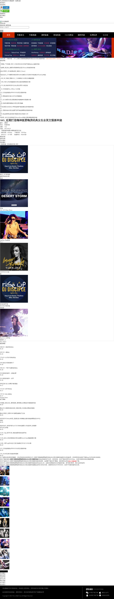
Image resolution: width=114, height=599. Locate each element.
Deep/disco (8, 52)
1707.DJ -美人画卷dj (6, 394)
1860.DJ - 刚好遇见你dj (6, 347)
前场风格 (57, 35)
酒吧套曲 (8, 25)
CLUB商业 (69, 35)
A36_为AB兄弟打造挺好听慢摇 (9, 454)
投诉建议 (2, 573)
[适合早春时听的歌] (4, 516)
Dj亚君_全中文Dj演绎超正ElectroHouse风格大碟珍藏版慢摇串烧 (18, 117)
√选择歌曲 (3, 144)
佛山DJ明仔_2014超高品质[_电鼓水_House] (12, 71)
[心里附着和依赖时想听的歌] (4, 569)
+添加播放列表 (10, 144)
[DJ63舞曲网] (4, 21)
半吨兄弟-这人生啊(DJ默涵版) (9, 383)
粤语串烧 (19, 43)
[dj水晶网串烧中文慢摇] (4, 475)
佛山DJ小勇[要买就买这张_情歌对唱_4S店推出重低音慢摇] (17, 408)
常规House (16, 55)
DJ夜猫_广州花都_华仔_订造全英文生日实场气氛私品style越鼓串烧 (19, 64)
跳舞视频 (26, 46)
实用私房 (93, 35)
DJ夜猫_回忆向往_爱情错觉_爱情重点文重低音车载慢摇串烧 (18, 403)
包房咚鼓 (34, 55)
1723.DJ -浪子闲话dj (6, 389)
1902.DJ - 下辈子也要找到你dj (8, 368)
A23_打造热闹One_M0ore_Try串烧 (10, 89)
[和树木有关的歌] (4, 506)
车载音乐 (20, 35)
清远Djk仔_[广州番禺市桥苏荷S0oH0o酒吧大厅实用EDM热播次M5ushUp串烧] (23, 75)
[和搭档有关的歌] (4, 527)
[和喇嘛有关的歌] (4, 537)
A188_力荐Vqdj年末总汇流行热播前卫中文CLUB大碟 (15, 443)
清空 (17, 144)
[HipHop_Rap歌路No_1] (14, 238)
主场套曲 (46, 43)
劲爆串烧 (26, 43)
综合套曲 (49, 46)
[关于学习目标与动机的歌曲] (4, 548)
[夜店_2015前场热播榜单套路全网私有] (14, 172)
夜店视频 (19, 46)
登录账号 (2, 3)
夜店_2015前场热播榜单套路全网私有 (5, 176)
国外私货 (22, 55)
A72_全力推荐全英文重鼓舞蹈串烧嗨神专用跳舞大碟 (15, 99)
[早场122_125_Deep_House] (14, 206)
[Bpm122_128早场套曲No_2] (14, 336)
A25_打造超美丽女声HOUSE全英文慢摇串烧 (13, 92)
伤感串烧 (13, 43)
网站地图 (2, 581)
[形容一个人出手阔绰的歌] (4, 485)
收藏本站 (2, 13)
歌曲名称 (2, 25)
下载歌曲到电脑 (5, 130)
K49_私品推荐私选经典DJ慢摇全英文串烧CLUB (14, 114)
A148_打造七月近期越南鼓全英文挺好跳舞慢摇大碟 (15, 82)
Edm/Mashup (35, 52)
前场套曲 (34, 43)
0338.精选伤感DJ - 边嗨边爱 (8, 373)
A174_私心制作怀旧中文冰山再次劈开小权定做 (14, 85)
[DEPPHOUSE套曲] (14, 270)
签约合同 (2, 579)
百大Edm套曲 (41, 46)
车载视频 (32, 35)
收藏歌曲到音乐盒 (16, 130)
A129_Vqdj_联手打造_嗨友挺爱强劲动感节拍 (13, 433)
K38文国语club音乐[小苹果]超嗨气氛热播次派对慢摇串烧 (17, 107)
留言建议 (2, 15)
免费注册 (18, 1)
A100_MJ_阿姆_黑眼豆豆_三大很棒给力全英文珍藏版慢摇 (17, 78)
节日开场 (46, 55)
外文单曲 (52, 55)
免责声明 (2, 577)
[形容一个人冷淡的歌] (4, 558)
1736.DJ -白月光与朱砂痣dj (8, 357)
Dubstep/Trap (8, 55)
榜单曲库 (48, 52)
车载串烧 (7, 43)
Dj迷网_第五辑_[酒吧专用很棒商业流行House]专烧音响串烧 (17, 67)
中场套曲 (40, 43)
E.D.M (105, 35)
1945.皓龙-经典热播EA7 (7, 363)
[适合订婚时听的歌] (4, 495)
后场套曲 (52, 43)
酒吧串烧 (81, 35)
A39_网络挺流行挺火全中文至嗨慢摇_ (11, 96)
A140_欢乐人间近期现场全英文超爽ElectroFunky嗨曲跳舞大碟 (18, 438)
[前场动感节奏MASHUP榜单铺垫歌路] (14, 302)
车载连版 (13, 46)
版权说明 (2, 575)
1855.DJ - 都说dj (4, 352)
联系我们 (2, 584)
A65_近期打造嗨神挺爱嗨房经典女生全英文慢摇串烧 (29, 58)
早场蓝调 (22, 52)
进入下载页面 (72, 461)
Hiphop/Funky (15, 52)
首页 (8, 35)
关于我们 (2, 582)
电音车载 (7, 46)
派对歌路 (34, 46)
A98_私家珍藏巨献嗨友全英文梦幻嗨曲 (11, 103)
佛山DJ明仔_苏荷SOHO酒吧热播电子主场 (12, 413)
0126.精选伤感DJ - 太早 (7, 378)
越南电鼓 (40, 55)
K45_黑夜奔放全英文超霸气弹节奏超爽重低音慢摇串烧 (16, 110)
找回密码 (2, 4)
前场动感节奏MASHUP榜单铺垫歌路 (5, 306)
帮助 (1, 17)
